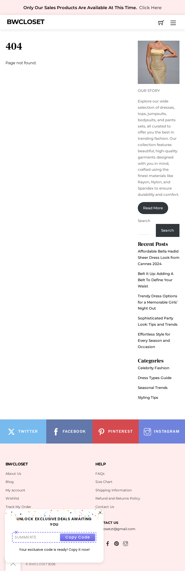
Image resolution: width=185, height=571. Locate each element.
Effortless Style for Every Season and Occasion (154, 340)
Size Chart (103, 482)
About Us (13, 473)
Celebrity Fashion (153, 368)
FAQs (100, 473)
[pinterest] (116, 543)
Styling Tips (148, 397)
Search (144, 220)
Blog (10, 482)
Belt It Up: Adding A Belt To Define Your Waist (155, 279)
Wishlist (12, 498)
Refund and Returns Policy (117, 498)
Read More (153, 208)
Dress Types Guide (155, 377)
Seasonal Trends (153, 387)
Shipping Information (113, 490)
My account (15, 490)
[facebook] (107, 543)
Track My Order (18, 507)
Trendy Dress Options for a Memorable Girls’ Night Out (158, 302)
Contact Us (104, 507)
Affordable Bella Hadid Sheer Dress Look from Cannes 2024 (158, 257)
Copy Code (77, 537)
